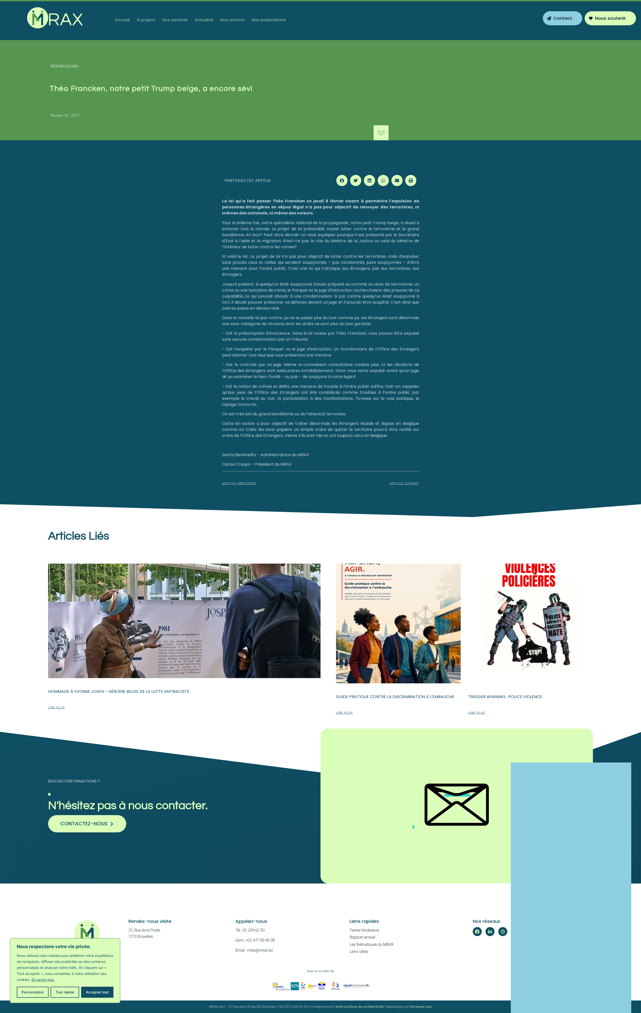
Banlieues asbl (421, 1006)
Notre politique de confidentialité (360, 1006)
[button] (342, 180)
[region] (65, 970)
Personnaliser (33, 992)
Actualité (204, 20)
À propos (146, 20)
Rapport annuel (362, 937)
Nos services (175, 20)
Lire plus (56, 707)
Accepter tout (97, 992)
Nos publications (269, 20)
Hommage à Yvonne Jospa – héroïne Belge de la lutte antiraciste (118, 691)
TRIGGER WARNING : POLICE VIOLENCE (505, 697)
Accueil (122, 20)
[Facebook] (477, 931)
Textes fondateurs (364, 930)
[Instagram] (502, 931)
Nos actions (232, 20)
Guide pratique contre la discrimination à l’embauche (395, 697)
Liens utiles (359, 951)
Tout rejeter (65, 992)
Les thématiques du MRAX (372, 944)
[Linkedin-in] (490, 931)
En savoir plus (43, 979)
